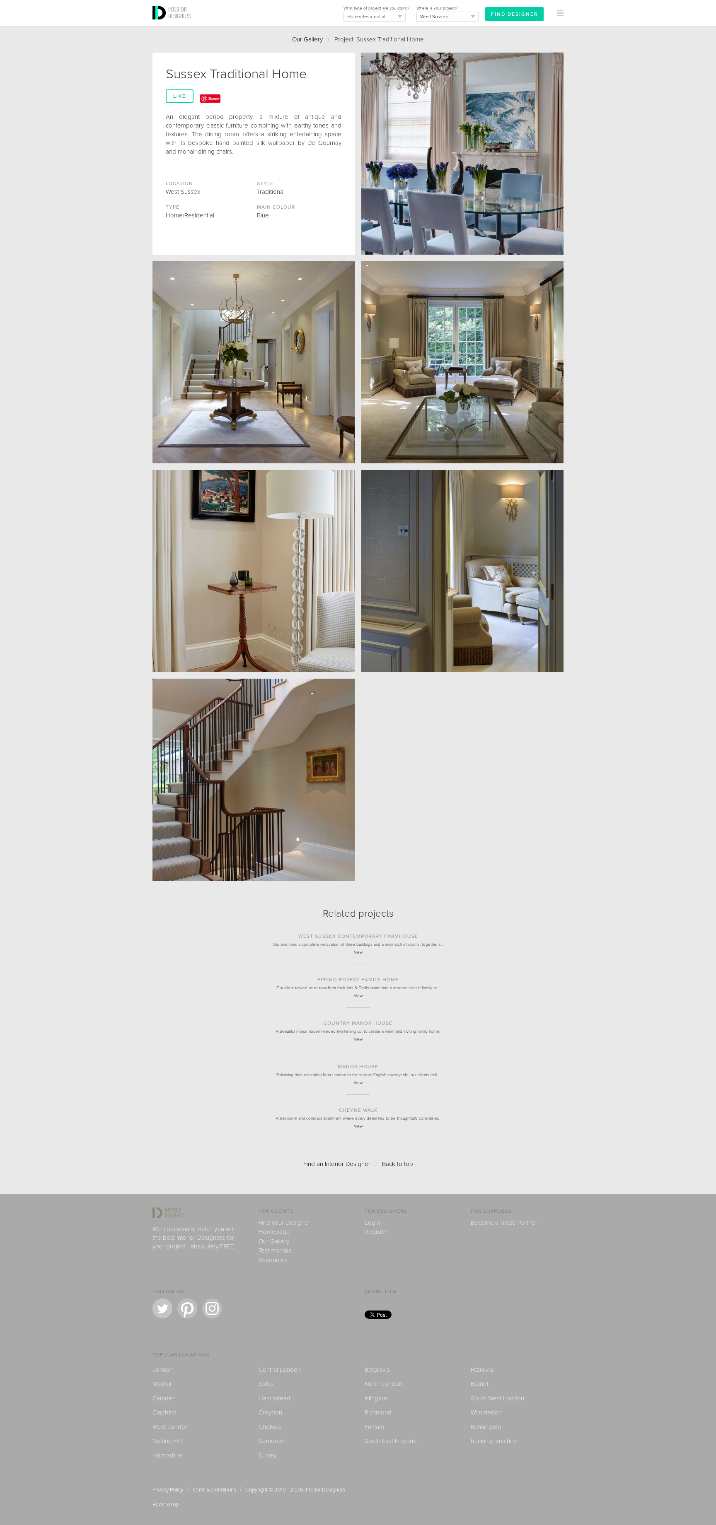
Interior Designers (325, 1489)
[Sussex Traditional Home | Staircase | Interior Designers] (253, 780)
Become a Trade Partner (504, 1222)
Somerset (272, 1441)
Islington (376, 1398)
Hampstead (274, 1398)
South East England (391, 1441)
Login (372, 1222)
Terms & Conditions (214, 1489)
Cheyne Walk (358, 1110)
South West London (497, 1398)
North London (383, 1384)
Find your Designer (284, 1222)
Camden (164, 1398)
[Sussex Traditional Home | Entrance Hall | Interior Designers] (253, 362)
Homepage (274, 1232)
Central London (280, 1369)
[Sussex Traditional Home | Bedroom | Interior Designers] (462, 571)
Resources (273, 1260)
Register (376, 1232)
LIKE (179, 96)
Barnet (480, 1384)
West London (170, 1427)
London (163, 1369)
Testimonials (275, 1250)
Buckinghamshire (494, 1441)
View (358, 952)
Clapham (164, 1412)
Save (213, 98)
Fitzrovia (482, 1369)
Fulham (374, 1427)
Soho (266, 1384)
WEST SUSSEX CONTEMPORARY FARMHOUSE (358, 936)
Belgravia (377, 1369)
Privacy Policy (167, 1489)
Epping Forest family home (358, 980)
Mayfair (162, 1384)
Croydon (270, 1412)
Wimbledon (486, 1412)
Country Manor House (358, 1023)
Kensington (486, 1427)
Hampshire (167, 1455)
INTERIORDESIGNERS (179, 12)
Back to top (397, 1164)
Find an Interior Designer (336, 1164)
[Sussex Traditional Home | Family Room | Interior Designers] (253, 571)
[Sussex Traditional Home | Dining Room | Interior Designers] (462, 154)
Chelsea (270, 1427)
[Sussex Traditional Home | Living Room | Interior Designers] (462, 362)
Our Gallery (307, 39)
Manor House (358, 1067)
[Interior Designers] (160, 23)
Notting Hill (167, 1441)
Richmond (378, 1412)
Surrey (267, 1455)
